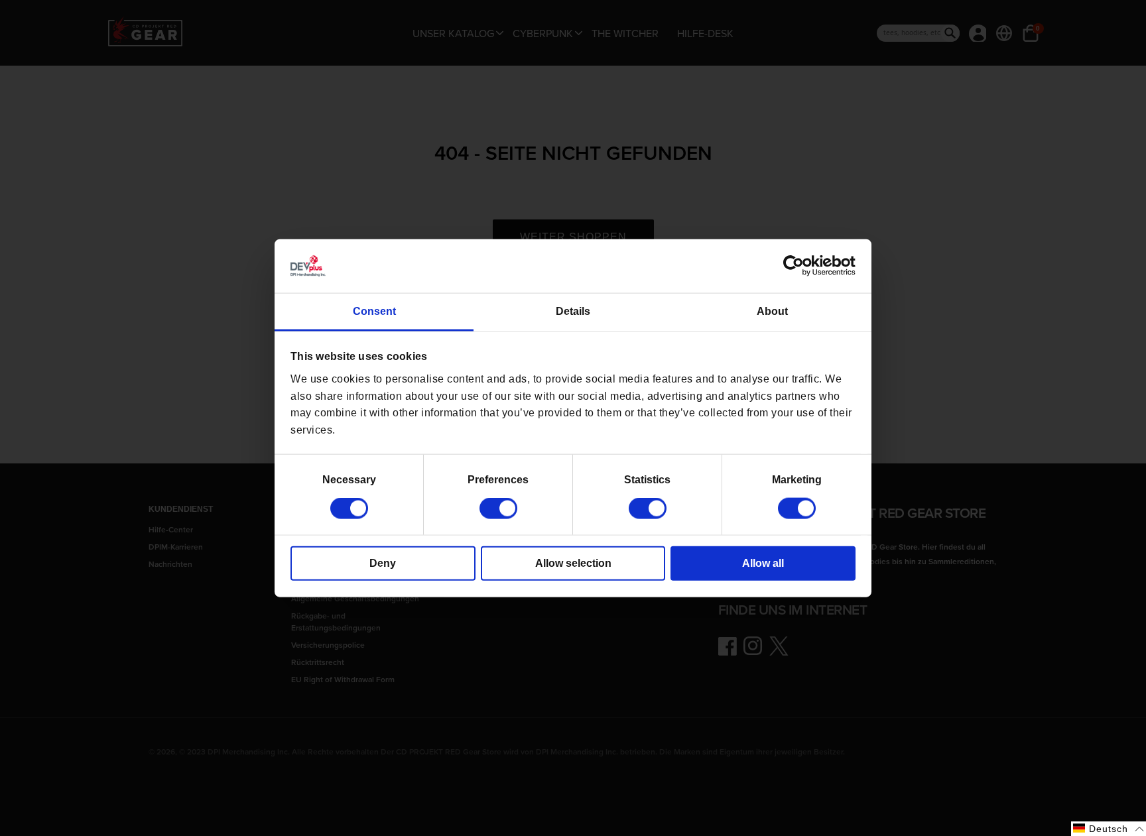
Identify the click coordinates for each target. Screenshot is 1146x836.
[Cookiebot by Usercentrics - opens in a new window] (797, 265)
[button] (1108, 828)
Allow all (763, 563)
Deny (382, 563)
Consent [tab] (374, 311)
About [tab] (772, 311)
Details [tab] (573, 311)
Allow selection (573, 563)
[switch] (498, 508)
